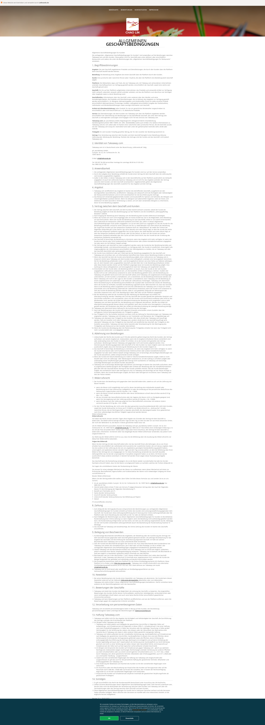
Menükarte (113, 10)
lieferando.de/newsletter (130, 580)
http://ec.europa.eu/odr (122, 563)
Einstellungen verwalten (139, 710)
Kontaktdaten (141, 10)
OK (109, 718)
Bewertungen (126, 10)
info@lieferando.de (104, 158)
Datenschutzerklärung (143, 611)
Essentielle (129, 718)
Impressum (153, 10)
